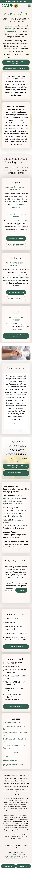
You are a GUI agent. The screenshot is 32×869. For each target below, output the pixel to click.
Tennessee (21, 832)
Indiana (11, 817)
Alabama (15, 811)
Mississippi (19, 821)
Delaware (7, 815)
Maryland (16, 819)
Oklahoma (24, 827)
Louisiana (6, 819)
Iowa (15, 817)
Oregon (6, 830)
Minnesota (13, 821)
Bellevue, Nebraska (9, 808)
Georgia (17, 815)
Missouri (25, 821)
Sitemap (24, 856)
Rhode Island (20, 830)
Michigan (6, 821)
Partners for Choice (20, 858)
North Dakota (13, 827)
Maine (11, 819)
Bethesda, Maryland (22, 808)
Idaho (25, 815)
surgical (17, 498)
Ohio (19, 827)
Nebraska (18, 516)
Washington (21, 834)
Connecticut (24, 813)
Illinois (6, 817)
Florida (12, 815)
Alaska (20, 811)
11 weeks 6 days (12, 31)
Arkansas (6, 813)
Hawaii (22, 815)
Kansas (19, 817)
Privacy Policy (17, 854)
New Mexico (14, 825)
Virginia (15, 834)
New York (21, 825)
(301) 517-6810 (21, 221)
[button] (4, 401)
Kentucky (24, 817)
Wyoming (18, 836)
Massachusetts (24, 819)
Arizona (25, 811)
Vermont (10, 834)
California (12, 813)
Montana (5, 823)
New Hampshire (24, 823)
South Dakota (13, 832)
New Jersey (7, 825)
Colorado (18, 813)
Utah (5, 834)
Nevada (17, 823)
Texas (26, 832)
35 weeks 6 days (9, 29)
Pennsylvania (12, 830)
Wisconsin (12, 836)
